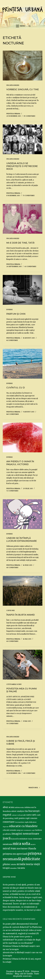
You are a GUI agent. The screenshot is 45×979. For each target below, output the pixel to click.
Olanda (32, 848)
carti (33, 815)
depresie (6, 826)
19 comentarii (29, 116)
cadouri (14, 815)
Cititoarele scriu (13, 684)
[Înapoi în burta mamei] (22, 591)
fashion (38, 830)
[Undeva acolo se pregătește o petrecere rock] (22, 139)
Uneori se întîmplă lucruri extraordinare (21, 539)
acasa (11, 807)
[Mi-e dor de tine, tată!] (22, 219)
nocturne (22, 848)
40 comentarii (12, 641)
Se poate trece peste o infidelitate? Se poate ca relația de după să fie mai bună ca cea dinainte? (21, 939)
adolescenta (19, 807)
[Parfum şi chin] (22, 290)
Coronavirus (19, 822)
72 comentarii (12, 491)
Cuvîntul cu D (15, 387)
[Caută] (29, 26)
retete (13, 864)
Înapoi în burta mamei (20, 614)
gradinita (7, 834)
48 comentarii (12, 567)
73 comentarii (28, 195)
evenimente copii (29, 830)
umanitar (13, 868)
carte (28, 815)
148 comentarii (12, 414)
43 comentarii (30, 266)
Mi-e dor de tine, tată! (20, 243)
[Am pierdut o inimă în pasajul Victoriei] (22, 437)
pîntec (6, 864)
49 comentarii (29, 773)
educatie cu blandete (23, 826)
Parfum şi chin (15, 314)
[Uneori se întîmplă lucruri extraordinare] (22, 514)
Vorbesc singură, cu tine (22, 89)
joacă (6, 838)
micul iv (33, 844)
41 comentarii (12, 340)
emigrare (20, 830)
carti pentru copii (22, 818)
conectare (8, 821)
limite (30, 839)
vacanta (21, 868)
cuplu (26, 822)
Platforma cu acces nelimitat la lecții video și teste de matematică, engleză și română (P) (22, 930)
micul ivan (9, 848)
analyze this (22, 811)
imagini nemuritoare (25, 833)
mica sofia (21, 843)
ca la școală (21, 815)
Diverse (9, 309)
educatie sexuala (9, 830)
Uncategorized (12, 85)
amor (14, 811)
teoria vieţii (33, 864)
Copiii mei (10, 610)
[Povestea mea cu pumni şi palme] (22, 665)
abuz (5, 807)
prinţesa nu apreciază (15, 853)
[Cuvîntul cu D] (22, 364)
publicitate (31, 859)
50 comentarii (12, 723)
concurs (33, 818)
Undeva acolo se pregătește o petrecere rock (22, 166)
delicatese (32, 822)
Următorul (33, 787)
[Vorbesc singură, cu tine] (22, 65)
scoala (21, 864)
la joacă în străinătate (19, 839)
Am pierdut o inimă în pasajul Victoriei (20, 463)
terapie (6, 868)
